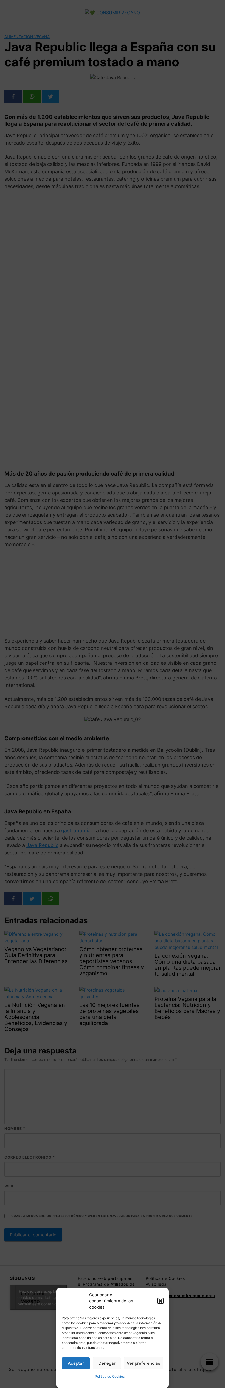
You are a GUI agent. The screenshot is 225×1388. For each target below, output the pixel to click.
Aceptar (76, 1363)
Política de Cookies (110, 1376)
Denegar (107, 1363)
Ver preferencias (143, 1363)
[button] (160, 1301)
